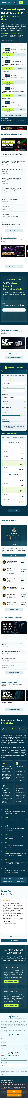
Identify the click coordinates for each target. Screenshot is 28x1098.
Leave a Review (14, 940)
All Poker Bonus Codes (11, 981)
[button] (10, 353)
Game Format (6, 379)
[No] (19, 1091)
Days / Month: (13, 413)
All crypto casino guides (14, 709)
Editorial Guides (7, 878)
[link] (25, 2)
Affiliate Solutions (7, 881)
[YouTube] (18, 1035)
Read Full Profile (13, 555)
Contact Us (20, 878)
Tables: (13, 401)
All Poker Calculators (14, 510)
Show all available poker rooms (13, 115)
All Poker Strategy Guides (14, 357)
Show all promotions (14, 266)
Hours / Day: (13, 407)
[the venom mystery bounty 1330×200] (14, 128)
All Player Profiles (14, 609)
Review (20, 55)
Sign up (8, 55)
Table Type (5, 387)
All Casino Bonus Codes (11, 1005)
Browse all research (14, 672)
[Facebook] (15, 1035)
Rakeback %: (13, 419)
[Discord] (12, 1035)
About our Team (20, 881)
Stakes (4, 394)
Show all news (14, 230)
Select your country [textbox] (8, 310)
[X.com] (10, 1035)
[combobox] (14, 310)
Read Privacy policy (14, 1095)
